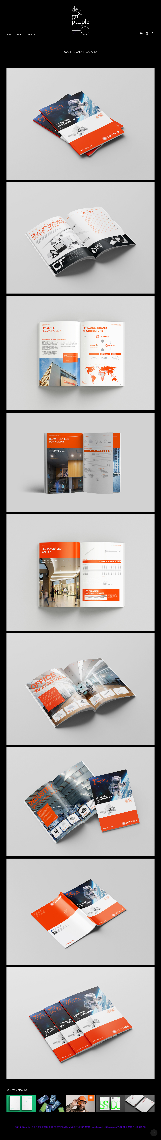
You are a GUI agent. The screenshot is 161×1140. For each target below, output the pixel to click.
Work (19, 34)
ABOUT (10, 34)
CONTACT (30, 34)
